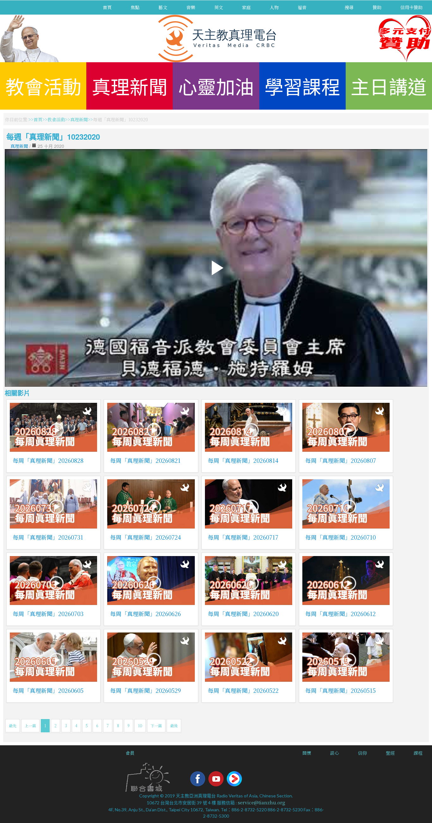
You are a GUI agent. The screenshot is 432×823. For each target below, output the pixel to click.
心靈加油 (216, 86)
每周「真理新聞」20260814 (243, 460)
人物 (274, 7)
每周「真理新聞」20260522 (243, 690)
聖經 (390, 753)
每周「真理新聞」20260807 (340, 460)
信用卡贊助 (411, 7)
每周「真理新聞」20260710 (340, 537)
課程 (418, 753)
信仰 (362, 753)
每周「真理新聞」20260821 (145, 460)
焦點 (135, 7)
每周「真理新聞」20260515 (340, 690)
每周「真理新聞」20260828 (48, 460)
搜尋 (349, 7)
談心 (334, 753)
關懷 (306, 753)
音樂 (190, 7)
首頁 (107, 7)
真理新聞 (130, 86)
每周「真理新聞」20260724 (145, 537)
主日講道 (389, 86)
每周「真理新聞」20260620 (243, 613)
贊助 (377, 7)
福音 (302, 7)
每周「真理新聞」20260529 (145, 690)
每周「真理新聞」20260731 (48, 537)
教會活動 (43, 86)
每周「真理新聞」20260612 (340, 613)
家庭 (246, 7)
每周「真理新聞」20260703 (48, 613)
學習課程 (302, 86)
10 (140, 725)
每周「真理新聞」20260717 (243, 537)
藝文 (162, 7)
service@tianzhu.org (261, 802)
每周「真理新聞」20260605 (48, 690)
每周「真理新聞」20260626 (145, 613)
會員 (130, 753)
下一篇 (156, 725)
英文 (218, 7)
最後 (174, 725)
